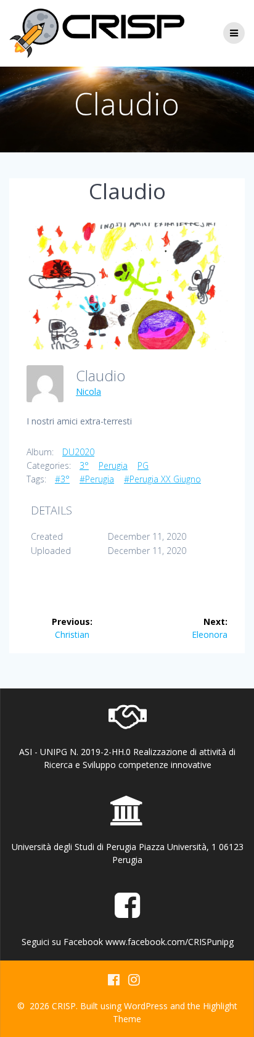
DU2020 (78, 452)
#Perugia (97, 479)
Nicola (88, 391)
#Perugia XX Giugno (162, 479)
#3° (62, 479)
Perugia (113, 465)
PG (143, 465)
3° (84, 465)
